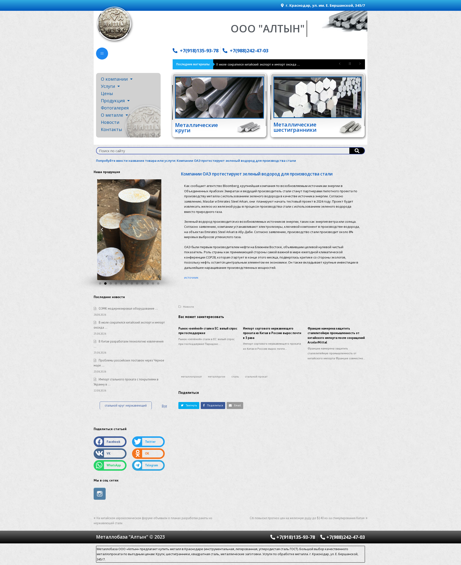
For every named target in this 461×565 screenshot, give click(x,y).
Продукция (113, 100)
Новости (110, 122)
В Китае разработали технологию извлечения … (251, 64)
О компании (114, 79)
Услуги (108, 86)
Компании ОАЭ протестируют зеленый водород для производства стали (236, 160)
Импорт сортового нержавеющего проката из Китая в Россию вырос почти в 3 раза (272, 333)
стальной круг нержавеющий (126, 405)
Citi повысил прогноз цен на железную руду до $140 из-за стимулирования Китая (307, 518)
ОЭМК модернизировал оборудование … (128, 309)
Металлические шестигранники (294, 127)
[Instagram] (100, 494)
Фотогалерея (115, 108)
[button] (188, 405)
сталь (235, 376)
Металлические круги (196, 127)
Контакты (111, 129)
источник (191, 277)
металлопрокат (191, 376)
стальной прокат (256, 376)
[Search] (356, 151)
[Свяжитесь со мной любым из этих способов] (102, 53)
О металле (112, 115)
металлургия (216, 376)
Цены (107, 93)
